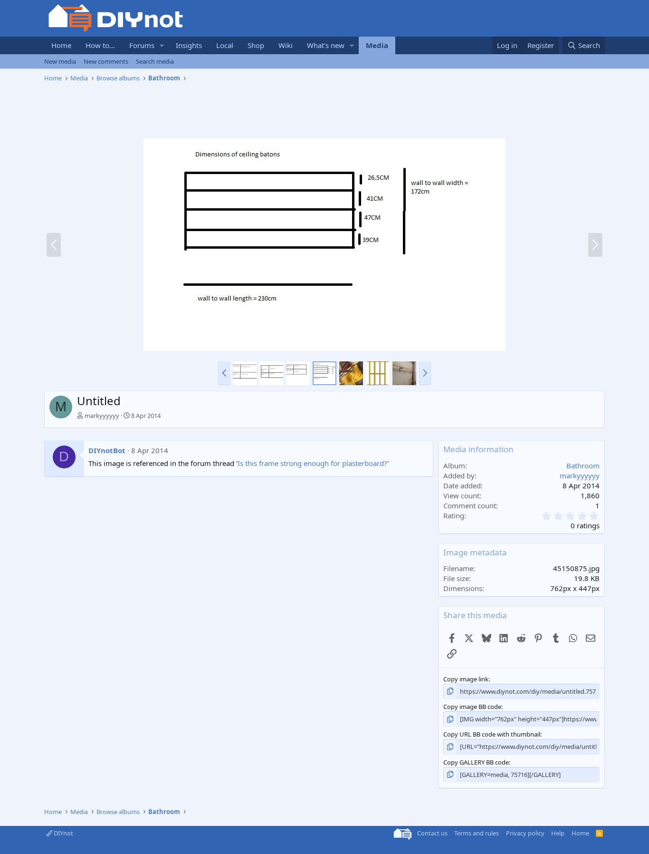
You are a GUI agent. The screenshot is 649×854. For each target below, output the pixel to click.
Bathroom (583, 465)
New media (60, 61)
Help (557, 833)
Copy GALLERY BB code (476, 762)
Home (61, 45)
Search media (155, 61)
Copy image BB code (472, 706)
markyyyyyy (102, 415)
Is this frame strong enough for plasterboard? (312, 463)
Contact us (432, 833)
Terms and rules (476, 833)
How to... (100, 45)
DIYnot (62, 833)
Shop (256, 45)
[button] (162, 45)
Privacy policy (525, 833)
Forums (141, 45)
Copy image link (465, 679)
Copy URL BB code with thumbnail (491, 734)
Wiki (285, 45)
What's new (325, 45)
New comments (106, 61)
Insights (189, 45)
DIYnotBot (106, 450)
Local (224, 45)
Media (377, 45)
